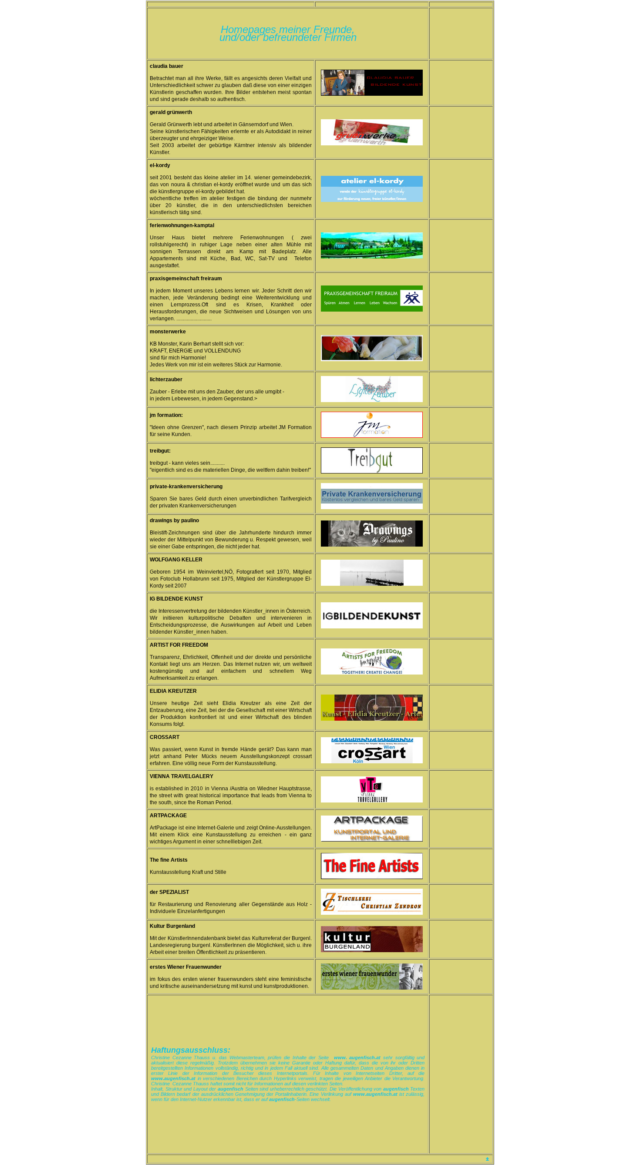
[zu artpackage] (372, 840)
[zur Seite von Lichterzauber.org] (372, 400)
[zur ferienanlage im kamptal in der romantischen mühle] (372, 257)
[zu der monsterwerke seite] (372, 359)
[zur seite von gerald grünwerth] (372, 143)
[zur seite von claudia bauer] (372, 94)
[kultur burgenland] (372, 950)
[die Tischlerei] (372, 913)
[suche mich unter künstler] (372, 200)
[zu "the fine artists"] (372, 877)
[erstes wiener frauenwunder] (372, 988)
